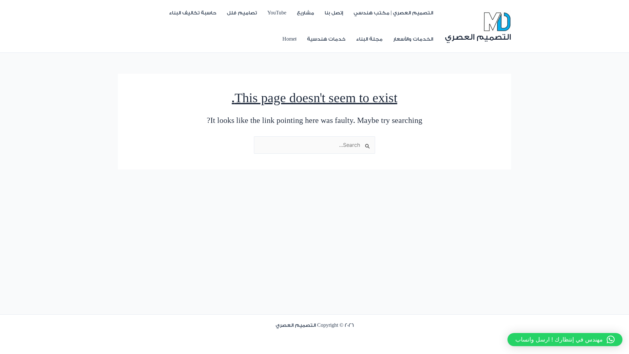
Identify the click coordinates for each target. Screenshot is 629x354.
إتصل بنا (334, 13)
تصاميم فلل (242, 13)
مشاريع (305, 13)
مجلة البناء (369, 39)
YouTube (276, 13)
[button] (564, 339)
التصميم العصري (478, 37)
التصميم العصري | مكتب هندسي (393, 13)
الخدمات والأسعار (413, 39)
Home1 (289, 39)
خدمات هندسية (326, 39)
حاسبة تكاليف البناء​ (192, 13)
